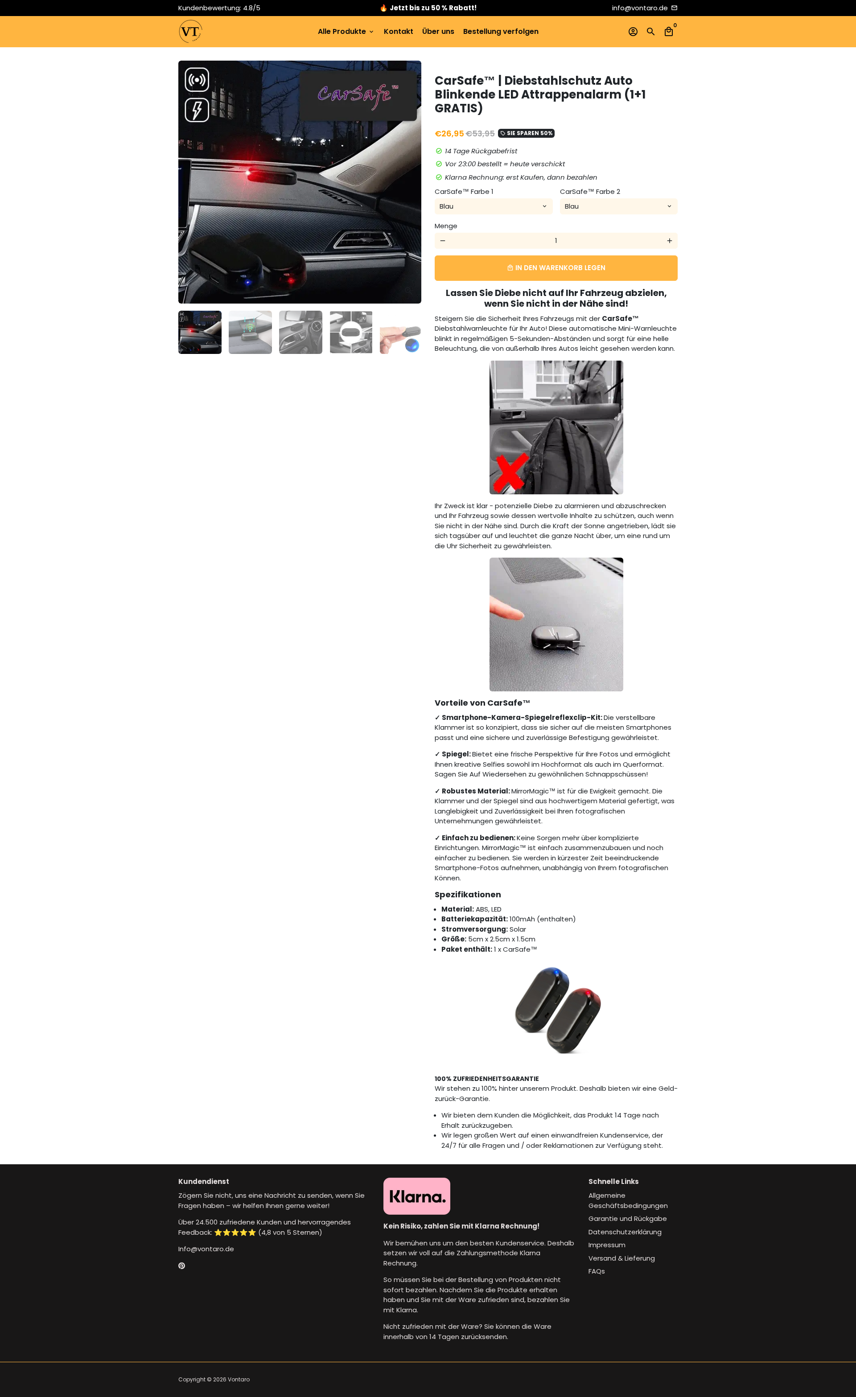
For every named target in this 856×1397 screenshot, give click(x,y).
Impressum (607, 1244)
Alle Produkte (346, 31)
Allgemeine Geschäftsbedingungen (628, 1200)
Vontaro (239, 1379)
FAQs (596, 1271)
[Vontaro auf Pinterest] (181, 1265)
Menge (446, 225)
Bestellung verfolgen (501, 31)
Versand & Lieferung (621, 1258)
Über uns (438, 31)
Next (410, 182)
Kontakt (398, 31)
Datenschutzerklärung (625, 1232)
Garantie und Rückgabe (627, 1218)
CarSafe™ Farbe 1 (464, 191)
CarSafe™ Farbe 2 (590, 191)
